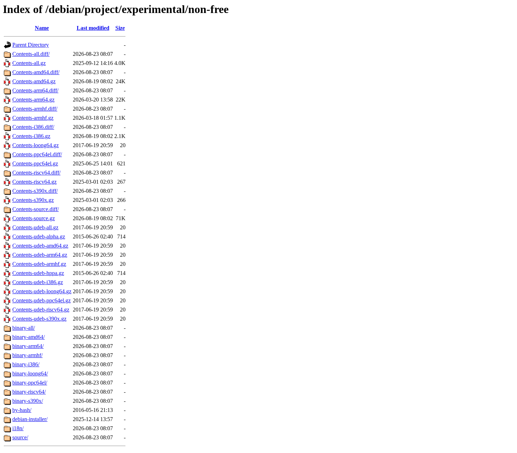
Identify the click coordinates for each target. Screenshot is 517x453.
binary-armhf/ (27, 355)
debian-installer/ (29, 419)
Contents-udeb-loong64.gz (41, 291)
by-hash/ (21, 410)
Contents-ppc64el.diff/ (37, 154)
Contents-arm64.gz (33, 100)
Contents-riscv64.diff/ (36, 173)
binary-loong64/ (30, 373)
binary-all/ (23, 328)
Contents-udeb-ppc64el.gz (41, 300)
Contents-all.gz (29, 63)
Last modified (93, 28)
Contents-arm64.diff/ (35, 90)
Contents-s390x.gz (33, 200)
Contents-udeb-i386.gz (37, 282)
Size (120, 28)
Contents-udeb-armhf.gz (39, 264)
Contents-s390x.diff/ (35, 191)
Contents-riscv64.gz (34, 182)
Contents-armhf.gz (32, 118)
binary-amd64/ (28, 337)
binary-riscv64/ (29, 392)
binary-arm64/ (28, 346)
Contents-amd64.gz (34, 81)
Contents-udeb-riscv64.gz (40, 310)
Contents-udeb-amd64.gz (40, 246)
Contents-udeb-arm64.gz (39, 255)
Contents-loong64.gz (35, 145)
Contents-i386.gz (31, 136)
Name (42, 28)
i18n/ (18, 428)
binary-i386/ (25, 364)
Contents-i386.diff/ (33, 127)
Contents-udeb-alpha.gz (38, 236)
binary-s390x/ (27, 401)
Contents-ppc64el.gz (35, 163)
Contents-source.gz (33, 218)
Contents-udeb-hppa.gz (38, 273)
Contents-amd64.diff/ (35, 72)
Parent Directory (30, 45)
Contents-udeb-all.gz (35, 227)
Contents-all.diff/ (31, 54)
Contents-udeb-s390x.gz (39, 319)
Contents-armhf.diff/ (34, 109)
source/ (20, 437)
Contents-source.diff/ (35, 209)
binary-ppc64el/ (29, 383)
